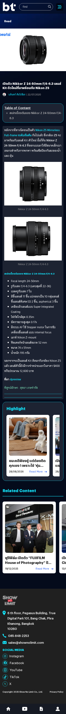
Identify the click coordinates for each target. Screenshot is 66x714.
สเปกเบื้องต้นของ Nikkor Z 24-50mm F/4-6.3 (35, 115)
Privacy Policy (56, 691)
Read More (36, 471)
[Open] (59, 7)
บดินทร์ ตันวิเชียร (16, 94)
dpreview (15, 379)
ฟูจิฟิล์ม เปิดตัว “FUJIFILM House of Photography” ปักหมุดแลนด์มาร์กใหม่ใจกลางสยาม (28, 565)
